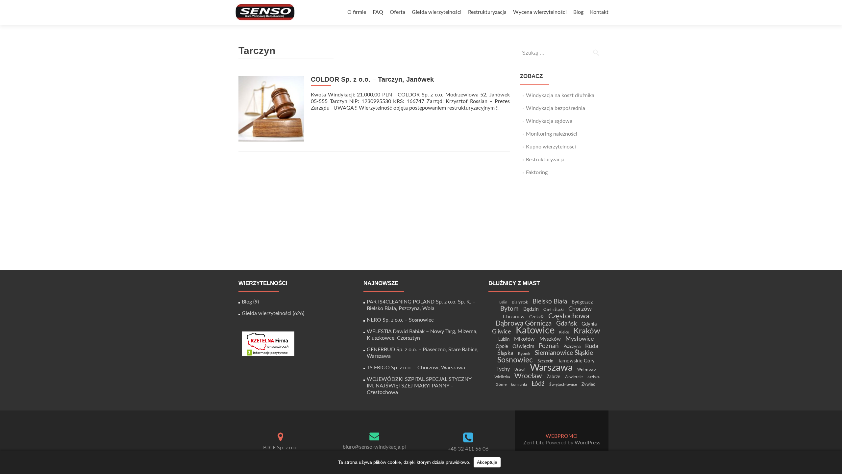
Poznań (549, 346)
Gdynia (589, 324)
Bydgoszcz (582, 302)
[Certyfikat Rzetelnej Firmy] (268, 343)
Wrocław (528, 376)
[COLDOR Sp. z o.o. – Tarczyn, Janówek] (271, 108)
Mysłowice (579, 339)
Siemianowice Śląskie (564, 353)
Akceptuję (487, 462)
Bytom (509, 309)
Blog (578, 12)
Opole (502, 346)
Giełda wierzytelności (436, 12)
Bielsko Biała (549, 302)
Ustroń (519, 369)
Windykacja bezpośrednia (555, 108)
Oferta (397, 12)
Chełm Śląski (553, 309)
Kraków (587, 331)
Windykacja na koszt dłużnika (560, 95)
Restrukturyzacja (487, 12)
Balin (503, 302)
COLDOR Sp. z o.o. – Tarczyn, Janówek (372, 79)
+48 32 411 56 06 (468, 449)
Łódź (538, 384)
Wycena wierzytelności (540, 12)
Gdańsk (566, 323)
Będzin (531, 309)
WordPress (586, 442)
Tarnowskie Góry (576, 360)
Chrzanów (514, 316)
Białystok (520, 302)
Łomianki (519, 384)
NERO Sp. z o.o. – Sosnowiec (400, 320)
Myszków (550, 339)
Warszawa (551, 368)
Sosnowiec (515, 360)
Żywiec (588, 384)
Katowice (535, 330)
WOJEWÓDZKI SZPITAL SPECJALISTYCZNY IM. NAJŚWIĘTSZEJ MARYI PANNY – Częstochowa (419, 386)
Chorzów (580, 309)
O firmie (356, 12)
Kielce (564, 332)
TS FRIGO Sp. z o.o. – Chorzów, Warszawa (416, 367)
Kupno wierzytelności (551, 146)
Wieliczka (502, 377)
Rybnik (524, 354)
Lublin (503, 339)
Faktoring (537, 172)
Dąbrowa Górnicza (523, 323)
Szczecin (545, 361)
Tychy (503, 369)
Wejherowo (586, 369)
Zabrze (553, 377)
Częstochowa (568, 316)
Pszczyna (572, 346)
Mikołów (524, 339)
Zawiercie (574, 377)
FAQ (378, 12)
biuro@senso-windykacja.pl (374, 447)
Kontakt (599, 12)
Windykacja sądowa (549, 121)
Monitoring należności (551, 134)
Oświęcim (523, 346)
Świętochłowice (563, 384)
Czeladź (536, 317)
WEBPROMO (562, 436)
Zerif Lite (534, 442)
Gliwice (501, 331)
